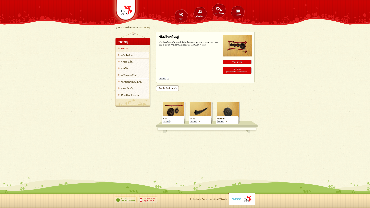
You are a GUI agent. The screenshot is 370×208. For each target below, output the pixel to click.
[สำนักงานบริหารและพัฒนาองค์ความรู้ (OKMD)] (236, 199)
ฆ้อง (164, 119)
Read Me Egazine (130, 95)
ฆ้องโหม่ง (221, 119)
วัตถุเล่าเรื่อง (127, 62)
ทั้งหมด (124, 48)
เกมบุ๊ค (124, 68)
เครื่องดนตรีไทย (132, 28)
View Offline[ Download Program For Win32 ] (237, 70)
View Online (237, 62)
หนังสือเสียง (127, 55)
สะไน (192, 119)
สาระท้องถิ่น (127, 88)
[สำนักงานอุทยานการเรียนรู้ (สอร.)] (248, 199)
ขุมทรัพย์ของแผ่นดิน (131, 82)
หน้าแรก (121, 28)
